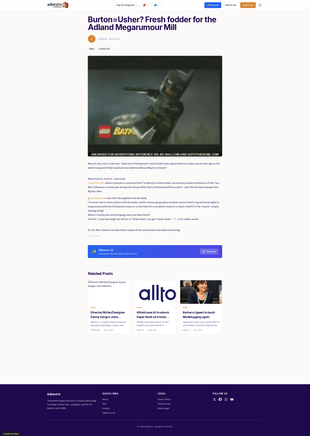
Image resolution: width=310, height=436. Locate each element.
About (105, 399)
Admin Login (163, 408)
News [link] (93, 307)
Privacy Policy (164, 399)
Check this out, (96, 183)
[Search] (260, 5)
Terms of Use (164, 404)
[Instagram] (226, 399)
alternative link (97, 198)
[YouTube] (231, 399)
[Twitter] (214, 399)
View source (95, 236)
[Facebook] (220, 399)
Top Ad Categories (125, 5)
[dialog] (11, 433)
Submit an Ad (108, 413)
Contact (106, 408)
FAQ (104, 404)
